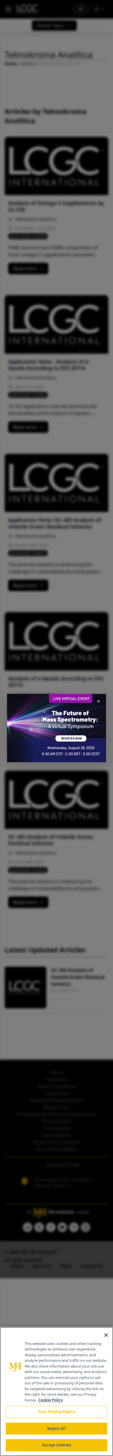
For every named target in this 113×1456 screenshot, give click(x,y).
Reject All (56, 1428)
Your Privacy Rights (56, 1411)
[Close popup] (98, 701)
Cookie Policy (50, 1400)
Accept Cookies (56, 1445)
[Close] (106, 1335)
